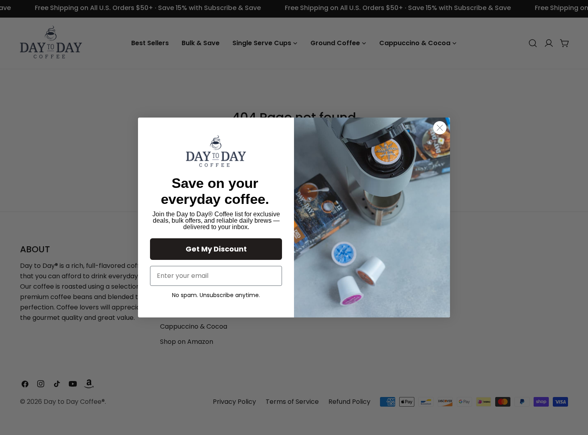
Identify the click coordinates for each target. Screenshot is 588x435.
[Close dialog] (440, 128)
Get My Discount (216, 249)
